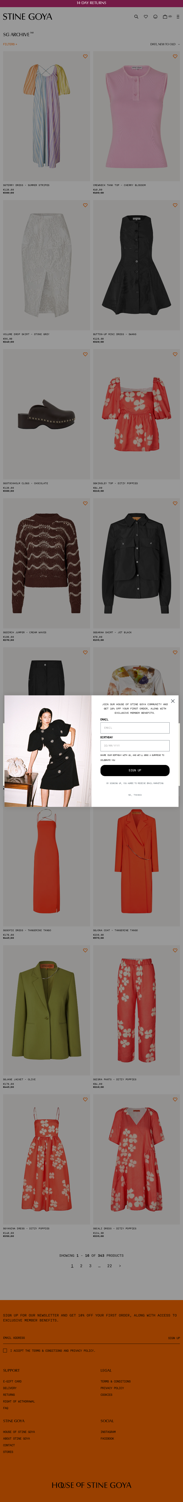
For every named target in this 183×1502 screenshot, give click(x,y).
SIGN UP (135, 770)
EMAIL (104, 719)
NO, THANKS (135, 795)
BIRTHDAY (106, 736)
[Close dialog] (173, 701)
